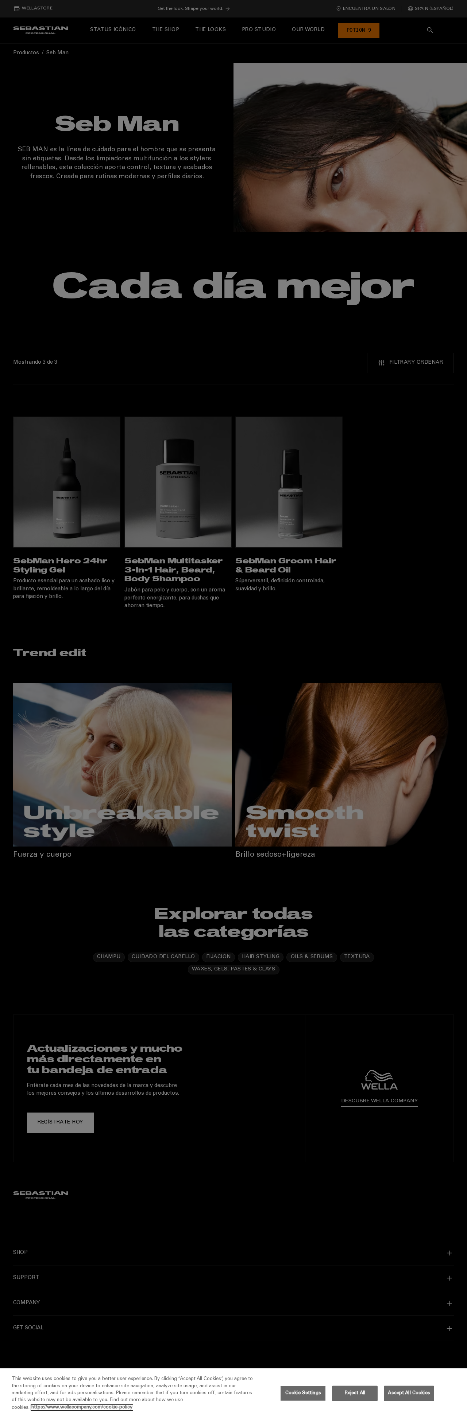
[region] (233, 1391)
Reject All (355, 1393)
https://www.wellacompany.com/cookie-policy (81, 1407)
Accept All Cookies (409, 1393)
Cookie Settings (303, 1393)
